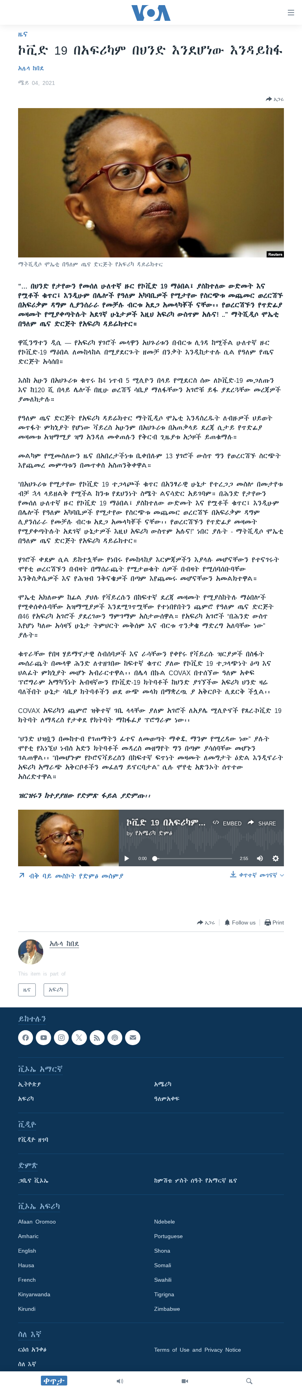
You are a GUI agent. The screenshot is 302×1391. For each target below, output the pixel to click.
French (27, 1280)
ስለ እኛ (27, 1364)
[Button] (275, 99)
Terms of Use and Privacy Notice (197, 1350)
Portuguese (168, 1236)
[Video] (185, 1381)
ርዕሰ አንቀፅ (32, 1350)
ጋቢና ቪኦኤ (33, 1181)
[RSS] (97, 1037)
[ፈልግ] (249, 1381)
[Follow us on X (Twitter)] (79, 1037)
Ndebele (164, 1222)
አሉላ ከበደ (31, 68)
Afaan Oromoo (37, 1222)
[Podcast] (114, 1037)
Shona (162, 1251)
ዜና (23, 34)
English (27, 1251)
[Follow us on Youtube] (43, 1037)
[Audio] (120, 1381)
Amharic (28, 1236)
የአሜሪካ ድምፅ (153, 833)
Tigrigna (164, 1294)
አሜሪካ (162, 1084)
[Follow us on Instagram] (61, 1037)
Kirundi (26, 1309)
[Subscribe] (132, 1037)
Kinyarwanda (34, 1294)
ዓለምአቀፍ (167, 1099)
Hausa (26, 1265)
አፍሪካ (26, 1099)
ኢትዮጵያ (29, 1084)
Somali (162, 1265)
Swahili (162, 1280)
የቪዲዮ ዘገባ (33, 1140)
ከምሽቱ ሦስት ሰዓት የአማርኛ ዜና (195, 1181)
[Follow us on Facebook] (25, 1037)
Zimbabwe (167, 1309)
